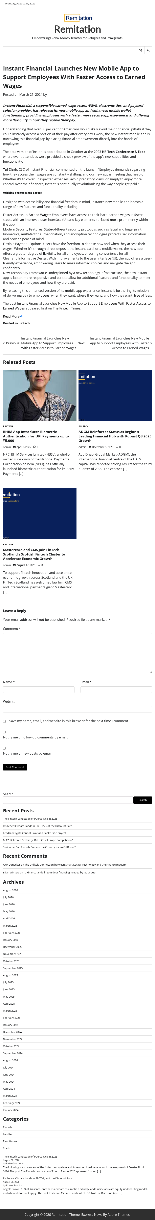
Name (9, 682)
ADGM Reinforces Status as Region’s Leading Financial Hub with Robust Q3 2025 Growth (115, 436)
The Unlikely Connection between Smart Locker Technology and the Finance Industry (76, 864)
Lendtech (8, 1134)
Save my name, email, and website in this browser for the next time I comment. (69, 721)
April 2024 (9, 1088)
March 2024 (10, 1095)
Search (8, 794)
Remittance (10, 1141)
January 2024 (10, 1110)
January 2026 (10, 940)
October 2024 (11, 1046)
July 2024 (8, 1067)
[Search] (148, 50)
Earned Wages (39, 215)
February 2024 (11, 1103)
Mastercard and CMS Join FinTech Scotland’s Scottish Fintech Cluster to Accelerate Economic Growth (34, 554)
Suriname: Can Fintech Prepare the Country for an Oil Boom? (39, 847)
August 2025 (10, 975)
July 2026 (8, 897)
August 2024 (10, 1060)
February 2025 (11, 1018)
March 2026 (10, 925)
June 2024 (9, 1074)
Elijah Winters (11, 872)
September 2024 (13, 1053)
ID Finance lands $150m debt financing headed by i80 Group (59, 872)
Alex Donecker (11, 864)
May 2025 (9, 996)
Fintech (24, 323)
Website (9, 701)
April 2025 (9, 1003)
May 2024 (9, 1081)
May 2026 (9, 911)
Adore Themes (119, 1214)
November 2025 (12, 954)
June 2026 (9, 904)
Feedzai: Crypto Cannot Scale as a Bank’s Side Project (34, 833)
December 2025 (12, 947)
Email (86, 682)
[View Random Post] (140, 50)
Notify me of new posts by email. (27, 753)
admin (7, 447)
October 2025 (11, 961)
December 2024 (12, 1032)
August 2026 (10, 890)
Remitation (77, 29)
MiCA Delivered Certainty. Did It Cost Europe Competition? (38, 840)
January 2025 (10, 1025)
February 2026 (11, 932)
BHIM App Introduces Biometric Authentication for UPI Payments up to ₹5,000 (36, 436)
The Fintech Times (66, 308)
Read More (11, 316)
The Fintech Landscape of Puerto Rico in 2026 (30, 818)
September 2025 (13, 968)
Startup (7, 1148)
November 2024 (12, 1039)
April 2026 (9, 918)
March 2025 (10, 1010)
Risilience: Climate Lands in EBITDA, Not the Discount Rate (37, 826)
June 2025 (9, 989)
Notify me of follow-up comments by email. (35, 737)
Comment (12, 628)
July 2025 (8, 982)
